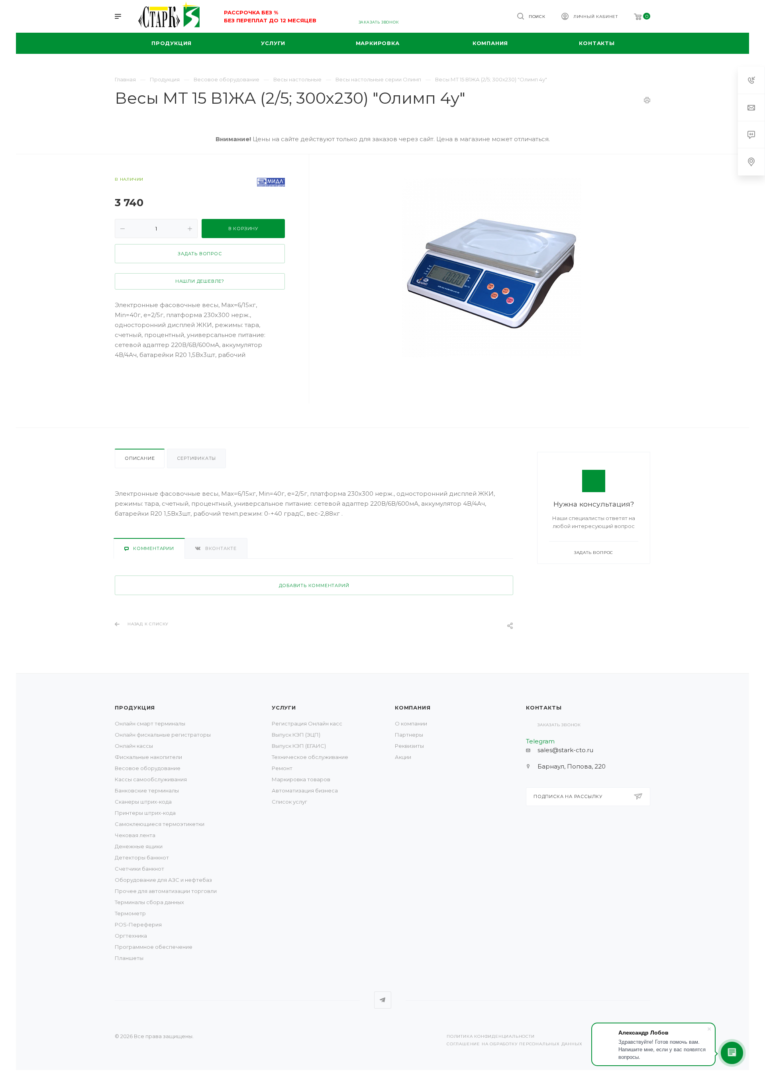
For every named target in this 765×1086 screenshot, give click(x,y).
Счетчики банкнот (139, 868)
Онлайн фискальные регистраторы (163, 734)
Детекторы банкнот (142, 857)
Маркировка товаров (301, 779)
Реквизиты (409, 746)
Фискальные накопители (148, 757)
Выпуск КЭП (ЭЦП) (296, 734)
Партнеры (409, 734)
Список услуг (289, 801)
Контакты (543, 707)
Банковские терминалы (147, 790)
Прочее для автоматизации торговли (166, 891)
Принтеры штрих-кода (145, 813)
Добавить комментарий (314, 585)
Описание (140, 458)
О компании (411, 723)
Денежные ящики (139, 846)
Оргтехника (131, 935)
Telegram (382, 1000)
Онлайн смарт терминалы (150, 723)
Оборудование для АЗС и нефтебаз (163, 880)
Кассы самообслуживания (151, 779)
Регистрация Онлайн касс (307, 723)
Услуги (284, 707)
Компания (412, 707)
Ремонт (282, 768)
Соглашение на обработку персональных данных (514, 1044)
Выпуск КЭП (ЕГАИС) (299, 746)
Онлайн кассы (134, 746)
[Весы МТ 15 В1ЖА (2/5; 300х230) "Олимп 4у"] (491, 267)
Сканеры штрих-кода (143, 801)
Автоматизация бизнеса (305, 790)
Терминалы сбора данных (149, 902)
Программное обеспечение (153, 947)
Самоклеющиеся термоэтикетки (159, 824)
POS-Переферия (138, 924)
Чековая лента (135, 835)
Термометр (130, 913)
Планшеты (129, 958)
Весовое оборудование (147, 768)
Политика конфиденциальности (491, 1036)
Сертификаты (196, 458)
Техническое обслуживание (310, 757)
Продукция (135, 707)
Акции (403, 757)
